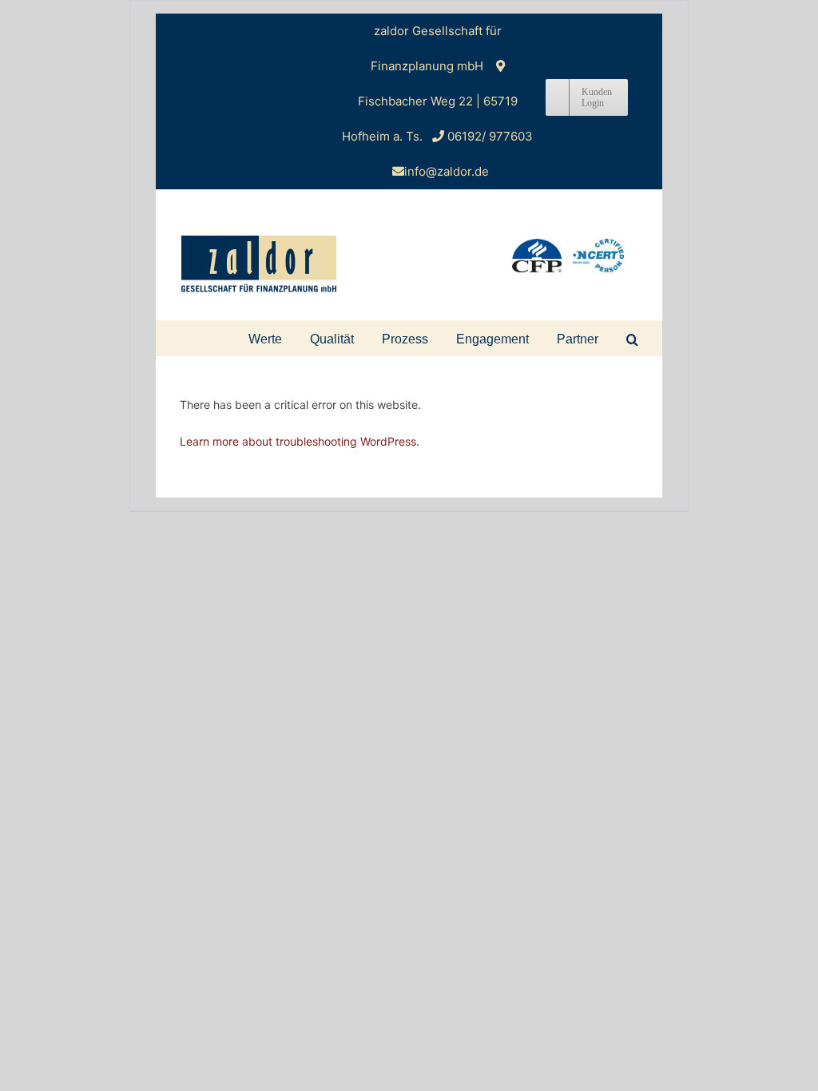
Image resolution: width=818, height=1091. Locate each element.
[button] (632, 338)
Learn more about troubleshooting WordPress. (299, 441)
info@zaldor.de (446, 171)
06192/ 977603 (490, 136)
